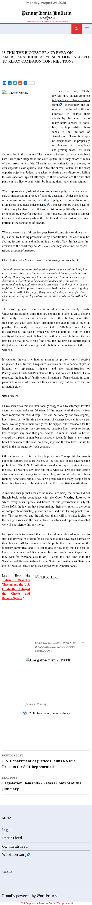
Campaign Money (23, 730)
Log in (7, 829)
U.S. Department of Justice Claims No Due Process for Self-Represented (39, 761)
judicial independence (33, 204)
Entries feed (12, 838)
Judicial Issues (17, 46)
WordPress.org (14, 854)
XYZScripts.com (62, 903)
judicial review (64, 736)
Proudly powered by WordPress (28, 895)
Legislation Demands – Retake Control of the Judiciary (41, 783)
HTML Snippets (27, 903)
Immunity (55, 730)
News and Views (49, 46)
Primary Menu (87, 29)
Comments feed (15, 846)
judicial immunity (24, 736)
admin (50, 68)
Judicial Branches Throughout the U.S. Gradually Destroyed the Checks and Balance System (16, 589)
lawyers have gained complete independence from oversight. (71, 100)
